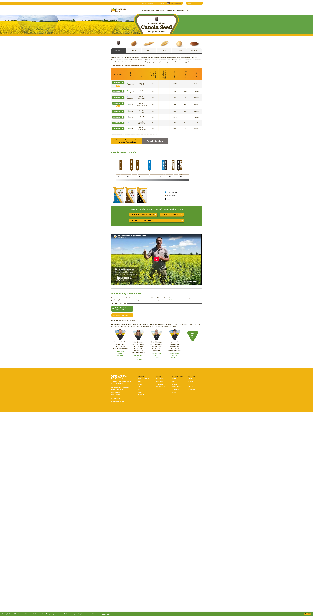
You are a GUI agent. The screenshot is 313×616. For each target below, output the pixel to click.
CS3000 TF (116, 123)
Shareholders (177, 387)
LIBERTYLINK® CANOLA (142, 215)
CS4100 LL (116, 91)
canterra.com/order (166, 300)
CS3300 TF (116, 111)
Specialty (141, 395)
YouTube (191, 387)
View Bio (120, 355)
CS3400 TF (116, 103)
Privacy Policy (176, 389)
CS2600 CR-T (117, 128)
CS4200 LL (116, 82)
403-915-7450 (120, 351)
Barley (140, 389)
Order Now (180, 10)
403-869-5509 (156, 353)
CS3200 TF (116, 117)
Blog (187, 10)
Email (120, 353)
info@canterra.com (118, 402)
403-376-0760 (174, 353)
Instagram (191, 389)
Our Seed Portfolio (148, 10)
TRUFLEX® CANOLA (171, 215)
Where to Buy (171, 10)
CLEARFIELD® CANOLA (142, 221)
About (144, 3)
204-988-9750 (116, 393)
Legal (174, 392)
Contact (150, 3)
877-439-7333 (116, 395)
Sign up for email (159, 3)
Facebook (191, 381)
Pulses (140, 392)
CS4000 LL (116, 97)
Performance (160, 10)
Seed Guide (176, 3)
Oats (139, 387)
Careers (174, 384)
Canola (140, 381)
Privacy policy (106, 614)
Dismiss (307, 614)
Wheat (140, 384)
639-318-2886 (138, 356)
